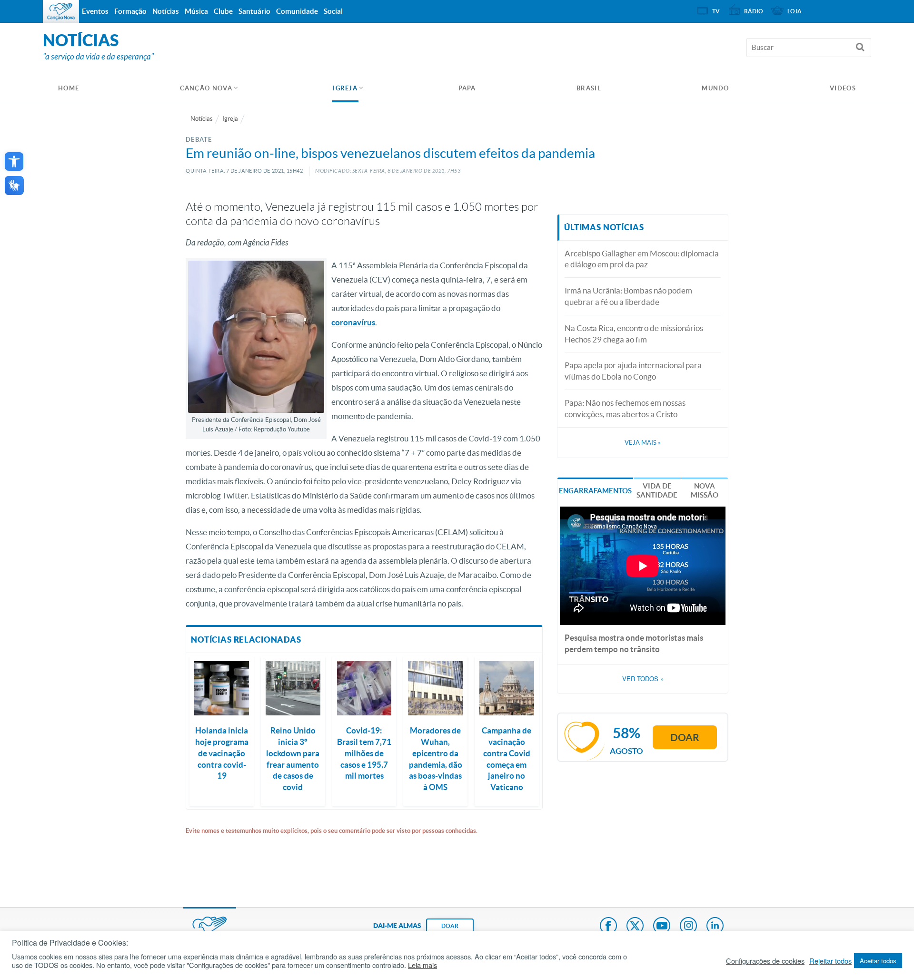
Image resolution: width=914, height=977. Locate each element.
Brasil (588, 88)
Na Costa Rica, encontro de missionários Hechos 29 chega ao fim (634, 333)
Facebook (608, 926)
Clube (223, 11)
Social (333, 11)
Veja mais (643, 442)
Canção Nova (206, 88)
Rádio (753, 11)
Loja (794, 11)
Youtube (661, 926)
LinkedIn (715, 926)
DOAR (449, 926)
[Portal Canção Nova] (61, 11)
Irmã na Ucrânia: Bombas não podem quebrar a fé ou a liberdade (628, 296)
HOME (68, 88)
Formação (130, 11)
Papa (467, 88)
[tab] (595, 490)
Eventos (95, 11)
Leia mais (422, 965)
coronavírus (353, 322)
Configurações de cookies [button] (765, 961)
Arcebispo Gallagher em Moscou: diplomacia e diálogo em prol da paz (642, 259)
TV (716, 11)
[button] (14, 161)
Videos (843, 88)
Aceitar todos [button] (878, 960)
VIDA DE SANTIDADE (656, 490)
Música (196, 11)
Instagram (688, 926)
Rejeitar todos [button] (830, 961)
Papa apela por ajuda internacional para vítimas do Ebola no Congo (633, 371)
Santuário (254, 11)
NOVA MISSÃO (704, 490)
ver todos (643, 678)
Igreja (345, 88)
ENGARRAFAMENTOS (595, 491)
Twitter (635, 926)
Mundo (715, 88)
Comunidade (297, 11)
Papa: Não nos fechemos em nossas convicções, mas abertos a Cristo (625, 408)
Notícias (201, 118)
